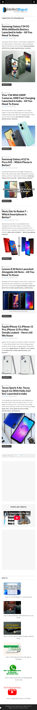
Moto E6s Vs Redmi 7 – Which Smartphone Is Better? (15, 214)
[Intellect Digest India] (15, 9)
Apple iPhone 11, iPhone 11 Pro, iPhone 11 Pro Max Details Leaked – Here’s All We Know (17, 331)
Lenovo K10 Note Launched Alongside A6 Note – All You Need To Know (18, 271)
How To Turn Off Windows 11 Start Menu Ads (18, 597)
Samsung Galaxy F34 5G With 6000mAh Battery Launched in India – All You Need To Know (17, 31)
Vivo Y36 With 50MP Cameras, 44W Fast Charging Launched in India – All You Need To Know (18, 99)
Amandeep (5, 38)
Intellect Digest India (17, 706)
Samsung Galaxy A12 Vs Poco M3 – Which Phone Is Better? (17, 162)
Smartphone (6, 24)
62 (21, 455)
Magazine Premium (13, 707)
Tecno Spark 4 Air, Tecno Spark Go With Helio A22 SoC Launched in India (16, 390)
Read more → (7, 84)
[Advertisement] (18, 481)
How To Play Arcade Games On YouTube (19, 698)
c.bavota (26, 707)
